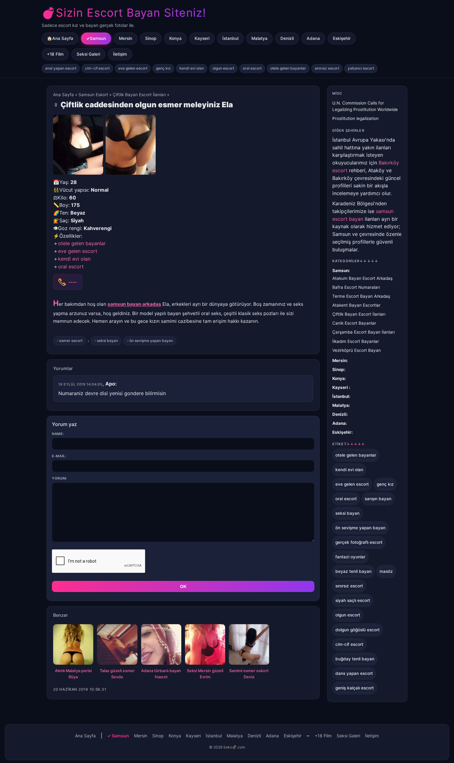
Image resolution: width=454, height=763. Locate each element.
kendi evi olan (191, 68)
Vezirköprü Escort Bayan (356, 350)
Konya (175, 38)
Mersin (125, 38)
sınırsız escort (327, 68)
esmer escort (70, 340)
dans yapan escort (354, 673)
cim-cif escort (97, 68)
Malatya (259, 38)
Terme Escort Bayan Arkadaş (361, 296)
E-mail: (59, 456)
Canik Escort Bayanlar (354, 323)
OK (183, 586)
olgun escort (223, 68)
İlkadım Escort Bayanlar (355, 341)
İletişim (120, 54)
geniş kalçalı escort (354, 687)
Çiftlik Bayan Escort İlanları (139, 94)
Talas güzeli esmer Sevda (117, 673)
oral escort (252, 68)
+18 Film (55, 54)
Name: (58, 434)
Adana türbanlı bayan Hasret (161, 673)
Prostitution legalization (355, 118)
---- (72, 282)
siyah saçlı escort (352, 600)
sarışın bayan (378, 498)
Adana (313, 38)
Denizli (287, 38)
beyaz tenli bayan (353, 571)
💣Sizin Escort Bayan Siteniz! (124, 12)
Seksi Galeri (88, 54)
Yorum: (59, 478)
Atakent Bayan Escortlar (356, 305)
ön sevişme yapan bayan (151, 340)
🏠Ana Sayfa (60, 38)
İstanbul (230, 38)
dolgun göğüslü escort (357, 629)
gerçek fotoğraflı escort (358, 542)
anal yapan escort (60, 68)
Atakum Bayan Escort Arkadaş (362, 278)
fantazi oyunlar (350, 556)
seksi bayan (107, 340)
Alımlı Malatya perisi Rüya (73, 673)
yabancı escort (361, 68)
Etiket (348, 444)
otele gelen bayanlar (288, 68)
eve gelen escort (132, 68)
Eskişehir (342, 38)
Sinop (150, 38)
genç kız (163, 68)
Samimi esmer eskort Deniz (249, 673)
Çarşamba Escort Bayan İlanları (363, 332)
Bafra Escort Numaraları (356, 287)
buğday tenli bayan (354, 658)
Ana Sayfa (63, 94)
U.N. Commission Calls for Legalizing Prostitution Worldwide (365, 106)
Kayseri (202, 38)
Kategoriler (355, 261)
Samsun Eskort (93, 94)
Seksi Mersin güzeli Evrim (205, 673)
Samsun (98, 38)
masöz (386, 571)
